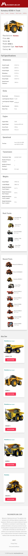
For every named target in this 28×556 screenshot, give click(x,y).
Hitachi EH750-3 (18, 298)
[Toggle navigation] (26, 4)
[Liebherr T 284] (10, 239)
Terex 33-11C (18, 224)
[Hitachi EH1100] (10, 317)
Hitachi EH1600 (17, 323)
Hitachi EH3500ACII (17, 272)
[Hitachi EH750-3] (10, 298)
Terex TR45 (17, 285)
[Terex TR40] (11, 246)
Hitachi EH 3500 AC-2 (18, 264)
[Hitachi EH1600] (10, 324)
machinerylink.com (18, 553)
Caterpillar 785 (17, 217)
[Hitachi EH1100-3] (10, 311)
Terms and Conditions (14, 546)
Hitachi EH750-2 (18, 291)
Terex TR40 (17, 245)
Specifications (10, 359)
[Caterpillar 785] (10, 218)
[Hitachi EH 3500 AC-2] (9, 264)
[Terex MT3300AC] (10, 232)
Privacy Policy (14, 543)
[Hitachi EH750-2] (10, 292)
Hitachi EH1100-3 (18, 310)
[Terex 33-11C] (11, 225)
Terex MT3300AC (18, 231)
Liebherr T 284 (17, 238)
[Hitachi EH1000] (10, 305)
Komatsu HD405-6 (17, 279)
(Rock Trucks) (11, 341)
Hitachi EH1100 (17, 317)
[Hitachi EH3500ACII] (9, 272)
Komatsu (16, 36)
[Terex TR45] (11, 285)
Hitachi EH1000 (17, 304)
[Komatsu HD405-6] (9, 279)
